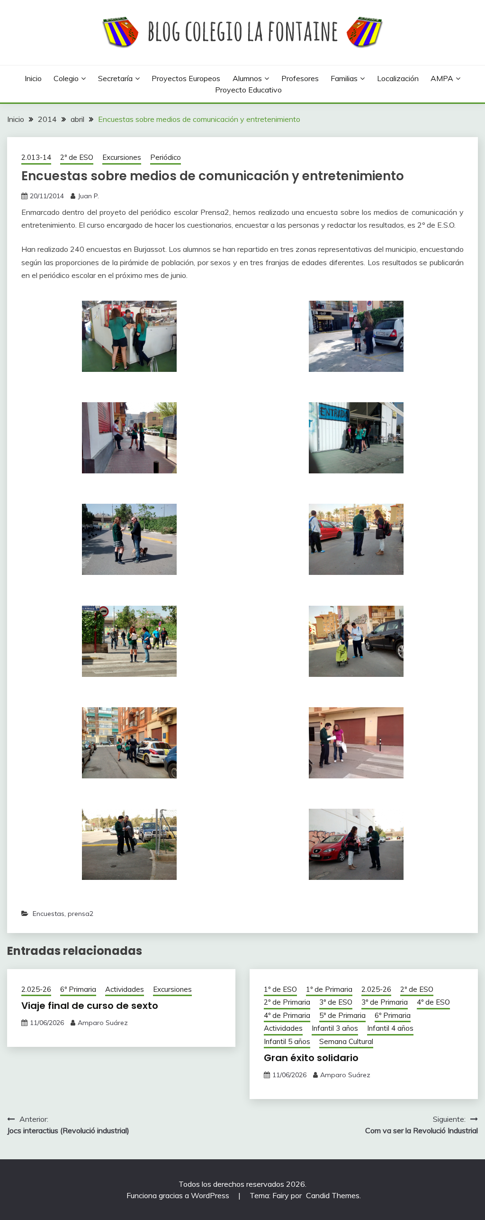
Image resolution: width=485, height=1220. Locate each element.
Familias (344, 78)
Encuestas (48, 913)
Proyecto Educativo (248, 89)
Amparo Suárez (103, 1022)
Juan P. (88, 196)
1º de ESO (280, 989)
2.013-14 (36, 157)
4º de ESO (433, 1002)
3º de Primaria (384, 1002)
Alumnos (247, 78)
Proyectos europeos (186, 78)
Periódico (165, 157)
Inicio (33, 78)
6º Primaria (78, 989)
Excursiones (121, 157)
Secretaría (115, 78)
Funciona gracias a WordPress (178, 1195)
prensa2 (80, 913)
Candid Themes (332, 1195)
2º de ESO (76, 157)
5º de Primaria (342, 1015)
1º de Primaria (329, 989)
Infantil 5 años (287, 1041)
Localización (398, 78)
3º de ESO (335, 1002)
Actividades (124, 989)
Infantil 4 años (390, 1028)
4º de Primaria (287, 1015)
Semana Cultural (346, 1041)
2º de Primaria (287, 1002)
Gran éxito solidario (311, 1057)
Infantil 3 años (335, 1028)
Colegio (66, 78)
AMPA (442, 78)
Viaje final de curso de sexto (89, 1005)
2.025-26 (36, 989)
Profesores (300, 78)
